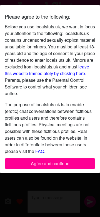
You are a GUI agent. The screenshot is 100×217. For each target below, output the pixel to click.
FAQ (39, 151)
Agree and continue (50, 163)
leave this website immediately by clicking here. (47, 70)
